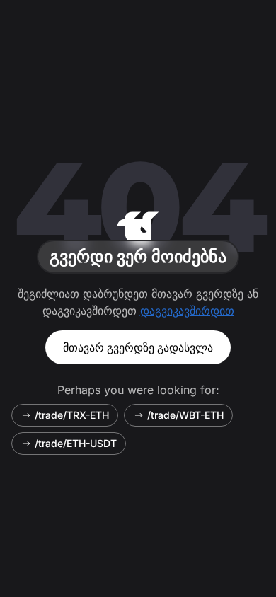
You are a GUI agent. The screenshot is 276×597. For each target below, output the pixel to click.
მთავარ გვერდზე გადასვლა (138, 347)
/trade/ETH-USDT (76, 443)
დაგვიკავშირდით (187, 310)
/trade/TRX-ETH (72, 415)
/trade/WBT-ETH (185, 415)
